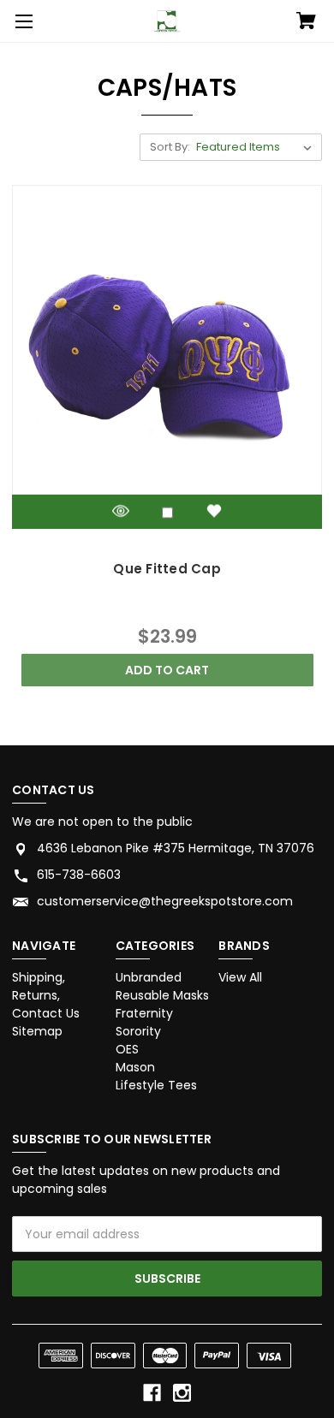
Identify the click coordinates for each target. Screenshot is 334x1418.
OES (127, 1049)
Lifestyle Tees (156, 1085)
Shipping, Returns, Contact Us (46, 995)
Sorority (138, 1031)
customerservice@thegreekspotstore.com (165, 901)
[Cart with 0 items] (306, 22)
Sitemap (37, 1031)
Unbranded (149, 977)
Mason (135, 1067)
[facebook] (152, 1393)
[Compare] (167, 513)
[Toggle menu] (21, 21)
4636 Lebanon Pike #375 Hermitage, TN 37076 (175, 848)
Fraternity (144, 1013)
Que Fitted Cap (167, 569)
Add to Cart (167, 670)
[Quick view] (120, 511)
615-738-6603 (79, 874)
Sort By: (170, 147)
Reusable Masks (162, 995)
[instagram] (182, 1393)
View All (240, 977)
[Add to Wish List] (214, 511)
